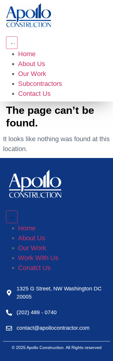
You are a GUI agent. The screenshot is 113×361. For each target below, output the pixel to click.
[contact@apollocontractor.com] (9, 328)
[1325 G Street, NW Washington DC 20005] (9, 293)
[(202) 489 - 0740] (9, 313)
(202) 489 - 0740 (37, 312)
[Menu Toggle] (11, 42)
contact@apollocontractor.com (53, 328)
